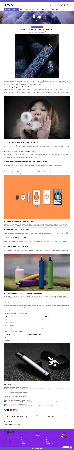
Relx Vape (41, 26)
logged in (11, 424)
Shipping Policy (50, 435)
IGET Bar (24, 443)
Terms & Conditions (50, 439)
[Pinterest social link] (11, 410)
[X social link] (8, 410)
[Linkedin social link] (14, 410)
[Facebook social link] (5, 410)
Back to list (37, 416)
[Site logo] (9, 5)
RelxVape (6, 405)
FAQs (23, 441)
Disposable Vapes (39, 20)
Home (33, 20)
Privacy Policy (49, 441)
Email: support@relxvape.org (11, 434)
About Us (24, 437)
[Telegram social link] (16, 410)
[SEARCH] (50, 5)
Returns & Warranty (50, 437)
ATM (35, 32)
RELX (5, 401)
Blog (23, 439)
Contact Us (24, 435)
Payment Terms (50, 443)
